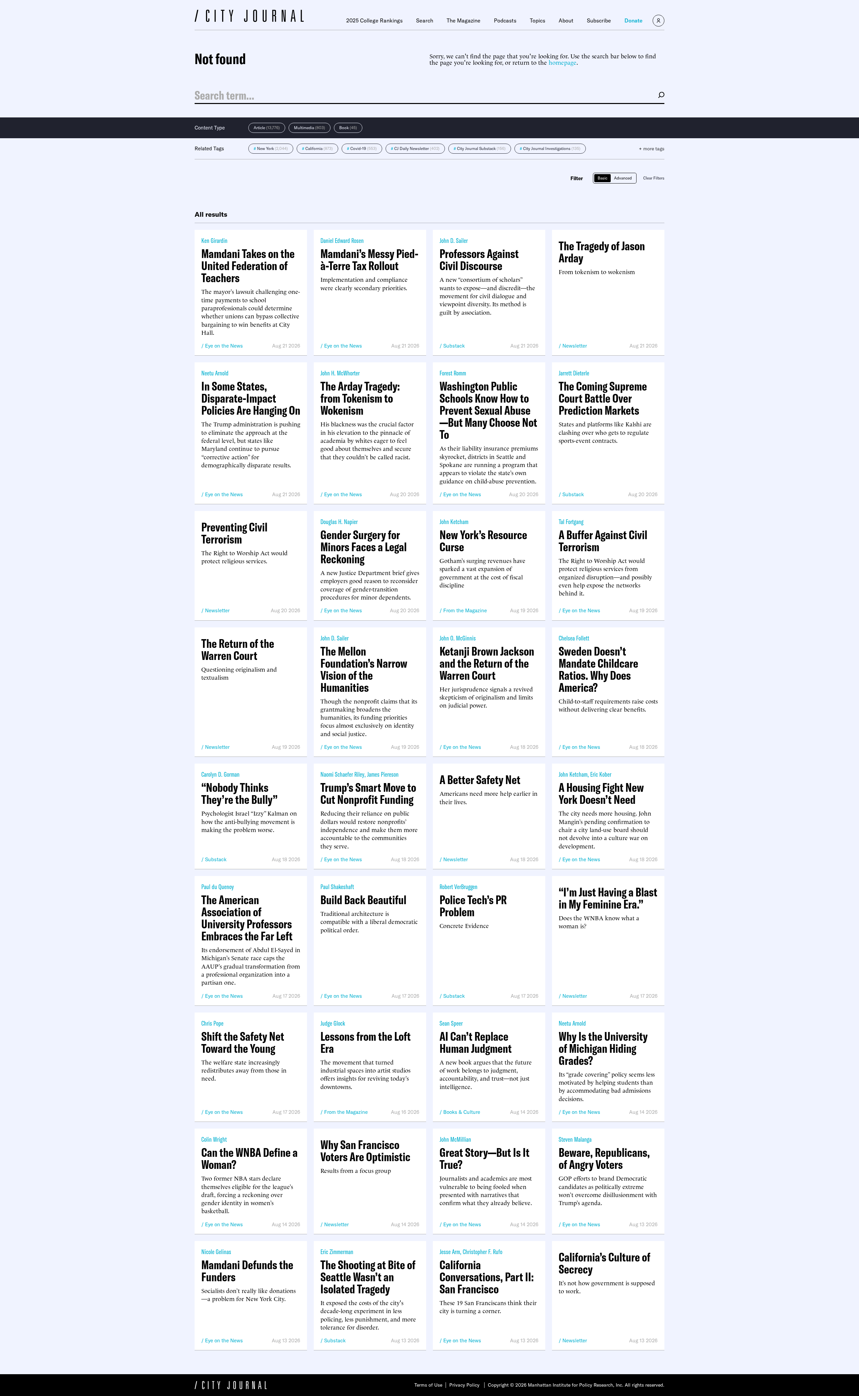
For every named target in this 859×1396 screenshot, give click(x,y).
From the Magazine (465, 610)
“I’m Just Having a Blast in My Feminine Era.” (608, 898)
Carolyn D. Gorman (220, 774)
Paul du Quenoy (217, 886)
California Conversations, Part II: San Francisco (487, 1277)
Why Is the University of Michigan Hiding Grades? (603, 1048)
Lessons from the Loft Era (365, 1042)
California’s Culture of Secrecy (604, 1263)
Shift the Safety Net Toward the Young (242, 1042)
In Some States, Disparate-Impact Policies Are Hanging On (250, 398)
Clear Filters (653, 177)
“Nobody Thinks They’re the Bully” (239, 793)
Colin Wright (214, 1139)
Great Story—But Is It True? (484, 1158)
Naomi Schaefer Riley (342, 774)
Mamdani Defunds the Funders (247, 1271)
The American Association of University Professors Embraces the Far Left (247, 918)
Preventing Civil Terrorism (234, 533)
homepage (562, 62)
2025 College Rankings (374, 20)
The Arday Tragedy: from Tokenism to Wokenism (360, 398)
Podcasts (505, 20)
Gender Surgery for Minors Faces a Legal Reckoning (363, 547)
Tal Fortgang (571, 521)
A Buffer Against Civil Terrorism (603, 541)
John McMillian (455, 1139)
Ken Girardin (214, 240)
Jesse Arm (450, 1251)
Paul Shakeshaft (337, 886)
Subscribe (599, 20)
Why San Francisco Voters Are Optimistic (365, 1151)
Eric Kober (600, 774)
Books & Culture (461, 1112)
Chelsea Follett (574, 638)
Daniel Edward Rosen (342, 240)
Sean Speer (451, 1023)
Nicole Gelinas (216, 1251)
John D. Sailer (454, 240)
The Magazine (464, 20)
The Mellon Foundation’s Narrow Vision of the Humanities (363, 669)
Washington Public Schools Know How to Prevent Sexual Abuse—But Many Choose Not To (488, 410)
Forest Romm (453, 373)
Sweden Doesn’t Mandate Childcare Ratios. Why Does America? (598, 669)
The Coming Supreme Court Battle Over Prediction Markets (603, 398)
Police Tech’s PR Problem (473, 906)
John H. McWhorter (340, 373)
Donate (633, 20)
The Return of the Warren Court (237, 649)
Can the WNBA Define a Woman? (249, 1158)
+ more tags (651, 148)
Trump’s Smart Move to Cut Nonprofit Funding (368, 793)
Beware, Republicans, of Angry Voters (604, 1158)
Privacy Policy (464, 1385)
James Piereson (383, 774)
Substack (454, 346)
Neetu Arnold (215, 373)
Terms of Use (428, 1385)
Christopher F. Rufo (482, 1251)
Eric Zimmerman (336, 1251)
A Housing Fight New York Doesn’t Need (601, 793)
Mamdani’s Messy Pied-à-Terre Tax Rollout (369, 260)
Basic (602, 177)
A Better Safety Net (480, 780)
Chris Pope (212, 1023)
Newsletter (574, 346)
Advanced (623, 177)
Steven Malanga (575, 1139)
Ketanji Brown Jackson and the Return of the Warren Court (487, 663)
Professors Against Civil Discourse (479, 260)
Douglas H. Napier (339, 521)
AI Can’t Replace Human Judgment (476, 1042)
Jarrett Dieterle (574, 373)
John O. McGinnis (458, 638)
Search (424, 20)
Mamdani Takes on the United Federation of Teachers (248, 266)
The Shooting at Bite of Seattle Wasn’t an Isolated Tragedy (367, 1277)
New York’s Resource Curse (483, 541)
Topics (537, 20)
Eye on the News (224, 346)
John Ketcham (454, 521)
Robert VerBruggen (458, 886)
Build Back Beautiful (363, 900)
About (566, 20)
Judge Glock (332, 1023)
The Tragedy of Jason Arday (602, 252)
